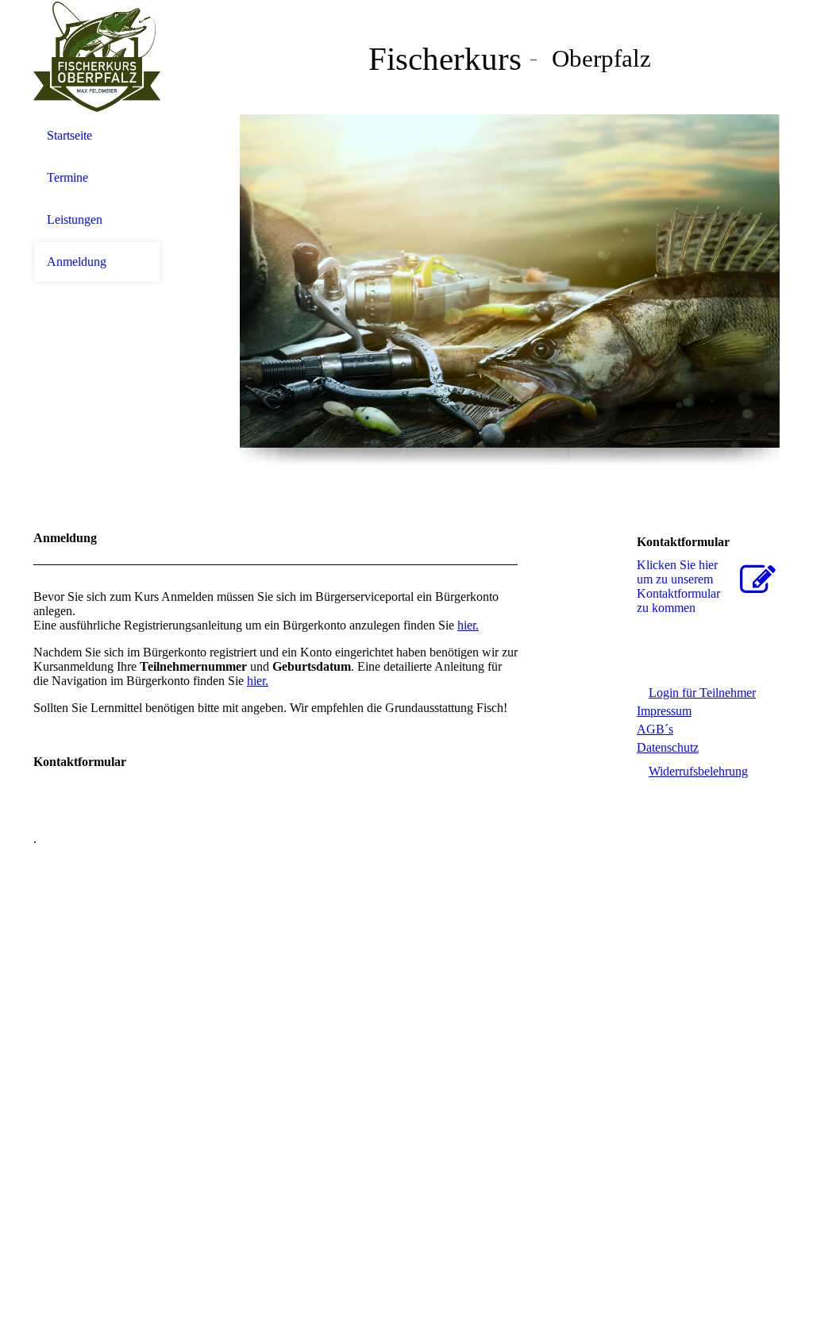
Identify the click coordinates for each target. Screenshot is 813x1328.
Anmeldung (76, 261)
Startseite (69, 135)
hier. (468, 625)
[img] (96, 57)
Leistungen (74, 219)
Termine (67, 177)
